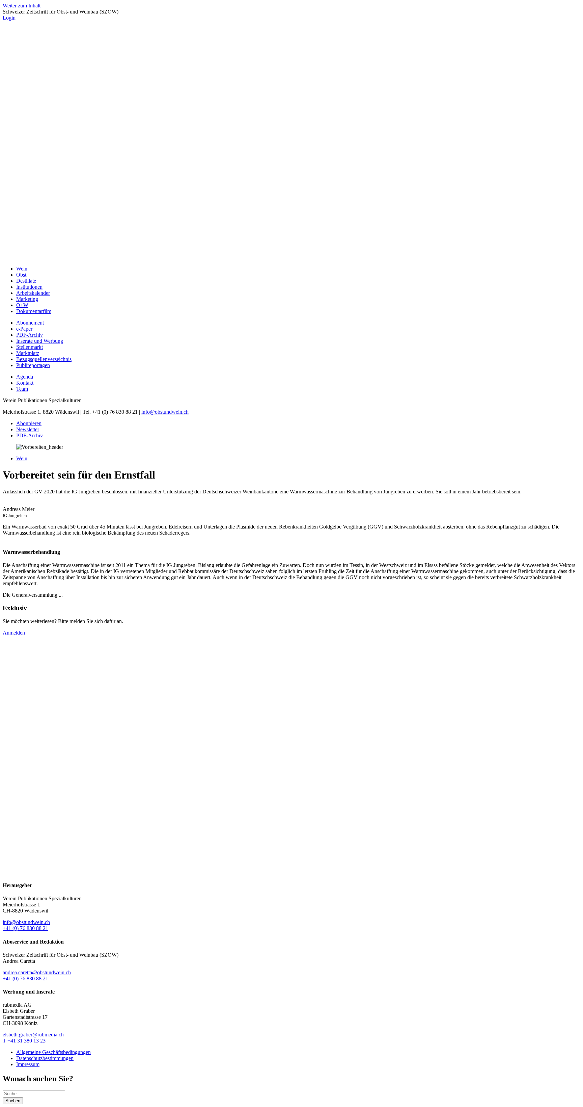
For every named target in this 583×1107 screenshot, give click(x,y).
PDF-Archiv (29, 335)
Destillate (26, 281)
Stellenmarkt (29, 347)
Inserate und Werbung (39, 341)
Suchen (12, 1100)
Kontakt (24, 383)
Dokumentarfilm (33, 311)
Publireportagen (33, 365)
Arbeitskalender (33, 293)
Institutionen (29, 287)
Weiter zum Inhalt (21, 5)
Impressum (27, 1064)
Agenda (24, 377)
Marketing (27, 299)
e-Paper (24, 329)
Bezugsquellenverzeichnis (44, 359)
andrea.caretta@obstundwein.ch (37, 972)
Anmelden (14, 633)
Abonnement (30, 323)
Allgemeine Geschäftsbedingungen (53, 1052)
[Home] (291, 257)
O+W (22, 305)
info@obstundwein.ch (165, 412)
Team (22, 389)
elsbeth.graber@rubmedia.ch (33, 1034)
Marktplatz (27, 353)
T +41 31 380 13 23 (24, 1041)
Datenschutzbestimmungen (45, 1058)
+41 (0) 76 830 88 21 (25, 928)
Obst (21, 275)
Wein (21, 269)
